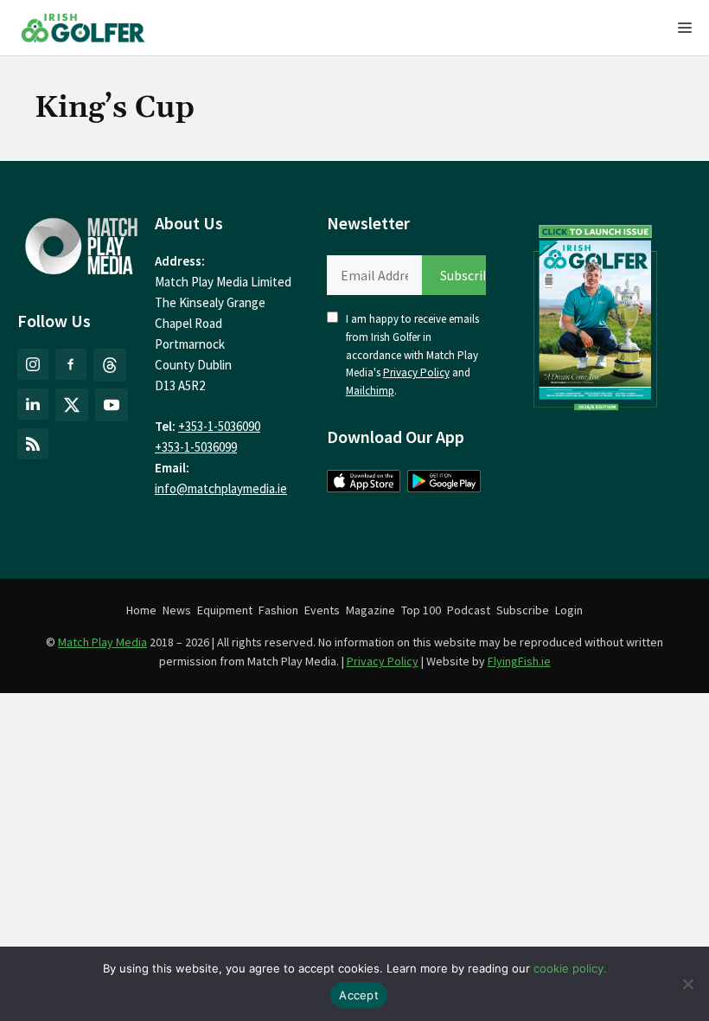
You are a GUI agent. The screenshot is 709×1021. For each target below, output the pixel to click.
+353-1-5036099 (196, 447)
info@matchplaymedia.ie (221, 488)
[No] (687, 983)
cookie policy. (570, 968)
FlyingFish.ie (519, 661)
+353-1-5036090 (219, 426)
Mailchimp (370, 390)
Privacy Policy (416, 372)
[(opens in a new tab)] (596, 314)
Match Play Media (102, 642)
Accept (359, 995)
